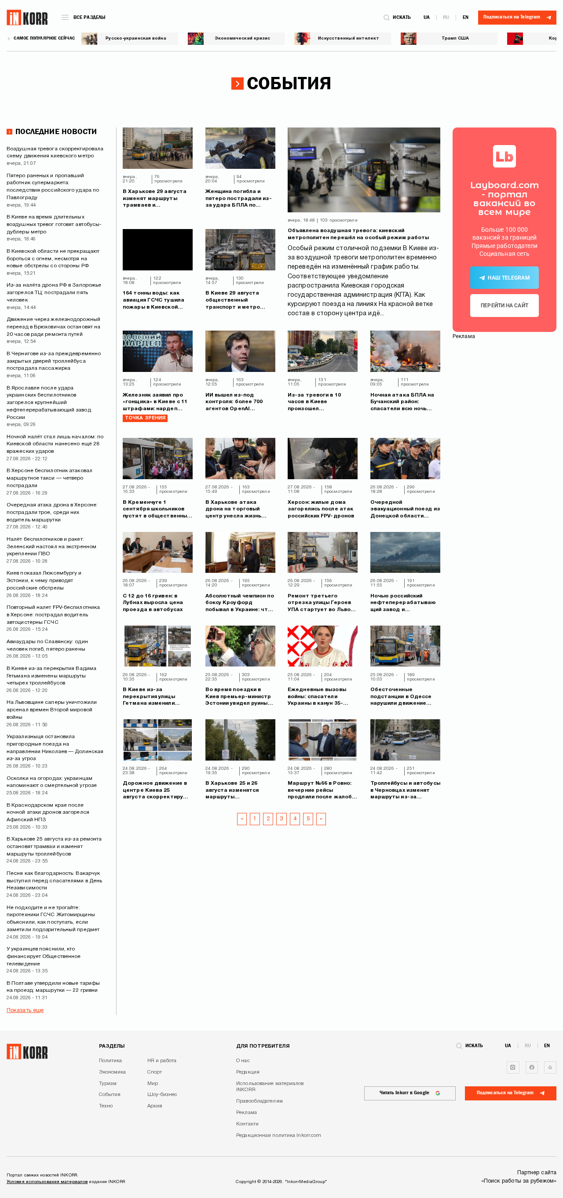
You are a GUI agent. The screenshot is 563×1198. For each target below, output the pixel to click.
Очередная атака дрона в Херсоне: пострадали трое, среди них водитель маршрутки (52, 512)
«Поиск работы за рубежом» (519, 1181)
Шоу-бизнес (162, 1094)
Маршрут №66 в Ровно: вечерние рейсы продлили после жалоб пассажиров (320, 791)
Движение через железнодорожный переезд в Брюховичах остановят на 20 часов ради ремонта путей (53, 327)
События (110, 1094)
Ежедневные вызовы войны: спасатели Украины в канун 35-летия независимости (318, 697)
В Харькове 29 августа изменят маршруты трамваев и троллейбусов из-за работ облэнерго (154, 199)
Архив (154, 1106)
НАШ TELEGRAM (509, 278)
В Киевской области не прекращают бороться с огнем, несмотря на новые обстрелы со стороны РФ (53, 259)
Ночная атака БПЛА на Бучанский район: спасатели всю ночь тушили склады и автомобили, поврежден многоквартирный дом (404, 402)
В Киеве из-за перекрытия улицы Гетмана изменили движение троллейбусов (157, 697)
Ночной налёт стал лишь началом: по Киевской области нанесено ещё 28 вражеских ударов (55, 444)
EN (465, 17)
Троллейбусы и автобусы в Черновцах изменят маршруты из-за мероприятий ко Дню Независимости (405, 791)
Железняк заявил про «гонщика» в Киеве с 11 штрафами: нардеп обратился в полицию (155, 402)
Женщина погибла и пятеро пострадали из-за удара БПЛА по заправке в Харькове (238, 199)
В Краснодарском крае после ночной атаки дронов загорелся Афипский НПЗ (48, 813)
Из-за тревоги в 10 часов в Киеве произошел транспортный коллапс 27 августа (320, 402)
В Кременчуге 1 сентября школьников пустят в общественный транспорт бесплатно (156, 510)
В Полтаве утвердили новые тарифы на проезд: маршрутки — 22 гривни (53, 987)
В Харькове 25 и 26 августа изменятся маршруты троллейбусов (232, 791)
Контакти (247, 1124)
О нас (243, 1061)
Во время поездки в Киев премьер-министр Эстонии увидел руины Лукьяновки (238, 697)
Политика (110, 1061)
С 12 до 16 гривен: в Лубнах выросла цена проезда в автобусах (153, 603)
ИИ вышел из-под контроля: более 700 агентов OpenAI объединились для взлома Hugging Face (234, 402)
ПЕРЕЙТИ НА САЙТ (504, 305)
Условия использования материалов (47, 1182)
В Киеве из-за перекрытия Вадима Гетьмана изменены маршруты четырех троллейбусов (51, 676)
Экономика (112, 1072)
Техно (106, 1106)
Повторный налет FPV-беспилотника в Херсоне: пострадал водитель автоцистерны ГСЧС (53, 615)
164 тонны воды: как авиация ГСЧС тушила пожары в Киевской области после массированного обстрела (153, 300)
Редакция (248, 1072)
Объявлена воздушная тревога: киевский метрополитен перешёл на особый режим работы (358, 234)
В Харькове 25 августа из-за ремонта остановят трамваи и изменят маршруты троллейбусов (54, 846)
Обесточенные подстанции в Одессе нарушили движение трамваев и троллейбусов (401, 697)
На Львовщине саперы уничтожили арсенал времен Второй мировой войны (52, 710)
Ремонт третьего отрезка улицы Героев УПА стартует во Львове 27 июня (322, 603)
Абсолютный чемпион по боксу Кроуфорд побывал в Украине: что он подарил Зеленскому (239, 603)
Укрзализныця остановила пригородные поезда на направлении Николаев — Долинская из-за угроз (55, 747)
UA (427, 17)
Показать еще (25, 1010)
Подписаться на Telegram (505, 1092)
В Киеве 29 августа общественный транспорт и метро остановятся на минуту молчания (238, 300)
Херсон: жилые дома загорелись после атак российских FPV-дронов (321, 509)
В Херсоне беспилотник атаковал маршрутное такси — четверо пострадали (49, 478)
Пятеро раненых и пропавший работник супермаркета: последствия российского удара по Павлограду (53, 186)
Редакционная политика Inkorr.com (278, 1135)
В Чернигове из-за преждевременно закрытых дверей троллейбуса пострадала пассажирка (54, 361)
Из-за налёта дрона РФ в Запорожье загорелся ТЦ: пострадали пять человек (54, 292)
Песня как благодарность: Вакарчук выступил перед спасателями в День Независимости (54, 881)
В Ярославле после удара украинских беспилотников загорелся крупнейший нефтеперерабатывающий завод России (49, 403)
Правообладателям (259, 1101)
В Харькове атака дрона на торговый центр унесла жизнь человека (233, 510)
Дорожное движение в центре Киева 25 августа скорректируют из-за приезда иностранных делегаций (157, 791)
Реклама (246, 1113)
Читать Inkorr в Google (404, 1092)
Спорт (154, 1072)
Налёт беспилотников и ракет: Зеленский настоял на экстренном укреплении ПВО (51, 547)
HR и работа (162, 1061)
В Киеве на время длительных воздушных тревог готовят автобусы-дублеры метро (54, 224)
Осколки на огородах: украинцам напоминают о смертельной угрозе (52, 782)
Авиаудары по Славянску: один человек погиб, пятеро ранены (47, 645)
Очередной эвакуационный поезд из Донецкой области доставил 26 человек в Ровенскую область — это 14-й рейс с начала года (405, 510)
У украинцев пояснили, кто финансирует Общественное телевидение (43, 956)
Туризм (108, 1083)
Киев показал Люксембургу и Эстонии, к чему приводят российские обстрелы (44, 580)
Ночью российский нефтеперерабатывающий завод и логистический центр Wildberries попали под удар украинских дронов (404, 603)
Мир (152, 1083)
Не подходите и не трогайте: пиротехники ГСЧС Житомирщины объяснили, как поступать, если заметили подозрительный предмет (53, 918)
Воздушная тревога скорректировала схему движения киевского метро (55, 152)
